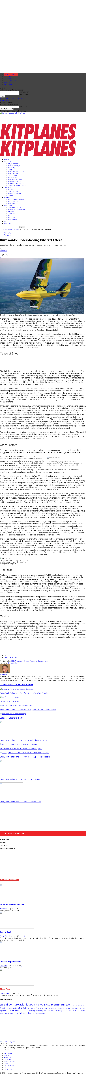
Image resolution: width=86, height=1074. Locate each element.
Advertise (7, 82)
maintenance (14, 1010)
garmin (46, 1008)
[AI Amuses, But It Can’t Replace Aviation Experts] (18, 744)
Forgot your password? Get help (12, 99)
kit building (81, 1008)
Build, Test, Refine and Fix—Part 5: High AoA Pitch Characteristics (28, 709)
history (51, 1008)
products (46, 1010)
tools (27, 1013)
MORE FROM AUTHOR (24, 685)
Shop (6, 222)
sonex (12, 1013)
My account (8, 78)
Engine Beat (5, 932)
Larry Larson (4, 993)
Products (11, 218)
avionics (24, 1004)
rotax (78, 1010)
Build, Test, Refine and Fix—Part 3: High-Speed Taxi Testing (25, 757)
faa (28, 1008)
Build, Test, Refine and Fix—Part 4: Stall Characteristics (23, 740)
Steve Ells (3, 936)
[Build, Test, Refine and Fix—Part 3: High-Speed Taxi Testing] (24, 753)
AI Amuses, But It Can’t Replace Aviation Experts (21, 748)
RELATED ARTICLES (8, 685)
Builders (7, 198)
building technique (40, 1004)
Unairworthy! (12, 220)
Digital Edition (13, 174)
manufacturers (24, 1010)
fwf (43, 1008)
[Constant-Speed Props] (17, 957)
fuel (40, 1008)
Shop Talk (12, 170)
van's (32, 1013)
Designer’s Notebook (16, 172)
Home (6, 160)
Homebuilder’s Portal (16, 200)
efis (84, 1005)
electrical (4, 1008)
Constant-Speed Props (10, 961)
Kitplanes (3, 909)
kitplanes (2, 1010)
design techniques (10, 657)
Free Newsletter (10, 80)
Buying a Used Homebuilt (17, 210)
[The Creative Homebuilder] (17, 900)
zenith (42, 1013)
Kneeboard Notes (15, 194)
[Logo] (38, 139)
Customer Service (15, 180)
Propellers (12, 216)
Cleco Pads (5, 989)
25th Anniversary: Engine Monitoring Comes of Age (29, 661)
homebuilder (59, 1008)
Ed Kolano (3, 251)
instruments (74, 1008)
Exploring (11, 168)
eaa (76, 1005)
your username (24, 92)
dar (52, 1005)
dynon (72, 1005)
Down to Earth (13, 663)
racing (59, 1010)
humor (67, 1008)
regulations (65, 1010)
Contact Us (12, 178)
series (1, 1013)
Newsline (7, 188)
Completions (13, 202)
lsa (6, 1010)
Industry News (13, 192)
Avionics (11, 214)
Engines (11, 212)
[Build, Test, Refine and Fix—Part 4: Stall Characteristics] (11, 736)
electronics (13, 1008)
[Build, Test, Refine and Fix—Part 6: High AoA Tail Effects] (16, 689)
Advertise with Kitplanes (17, 186)
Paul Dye (3, 966)
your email (23, 107)
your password (24, 94)
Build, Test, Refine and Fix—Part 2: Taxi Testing (20, 779)
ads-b (2, 1005)
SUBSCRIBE (12, 176)
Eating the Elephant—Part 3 (11, 718)
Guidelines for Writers (16, 184)
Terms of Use (9, 1065)
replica (74, 1010)
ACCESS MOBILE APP (8, 848)
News (10, 190)
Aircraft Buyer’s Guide (16, 208)
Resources (8, 206)
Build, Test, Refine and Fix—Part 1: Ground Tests (20, 802)
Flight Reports (13, 164)
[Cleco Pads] (17, 985)
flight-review (34, 1008)
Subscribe (8, 76)
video (37, 1013)
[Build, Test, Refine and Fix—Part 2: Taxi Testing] (11, 775)
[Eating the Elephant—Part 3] (13, 714)
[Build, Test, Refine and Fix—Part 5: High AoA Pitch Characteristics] (16, 706)
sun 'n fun (20, 1013)
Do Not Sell (8, 1069)
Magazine (7, 162)
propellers (54, 1010)
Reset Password (14, 182)
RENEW (3, 842)
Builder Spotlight (14, 166)
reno (70, 1010)
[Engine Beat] (17, 928)
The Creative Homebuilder (12, 904)
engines (22, 1007)
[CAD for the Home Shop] (9, 697)
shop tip (6, 1013)
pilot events (39, 1010)
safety (82, 1010)
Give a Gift (8, 84)
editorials (80, 1005)
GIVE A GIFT (4, 845)
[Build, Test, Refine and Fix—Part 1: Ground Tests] (11, 798)
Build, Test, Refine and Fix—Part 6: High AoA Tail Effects (24, 693)
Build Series (12, 204)
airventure (12, 1004)
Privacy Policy (5, 101)
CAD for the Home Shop (10, 701)
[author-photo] (5, 673)
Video (10, 196)
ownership (32, 1010)
